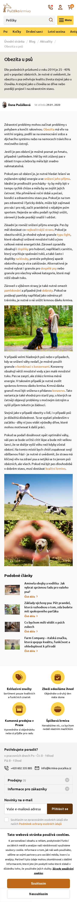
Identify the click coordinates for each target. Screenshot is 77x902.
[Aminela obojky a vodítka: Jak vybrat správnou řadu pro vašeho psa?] (12, 590)
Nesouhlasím (38, 894)
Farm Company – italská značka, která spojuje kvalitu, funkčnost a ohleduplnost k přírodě (47, 642)
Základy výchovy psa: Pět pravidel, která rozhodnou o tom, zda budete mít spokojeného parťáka (48, 607)
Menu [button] (68, 20)
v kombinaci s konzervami (32, 366)
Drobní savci (34, 31)
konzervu (58, 390)
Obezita (48, 129)
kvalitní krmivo (55, 468)
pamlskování (12, 290)
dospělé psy (49, 268)
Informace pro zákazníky (27, 788)
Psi (5, 31)
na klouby (22, 258)
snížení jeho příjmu (57, 178)
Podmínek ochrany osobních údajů (40, 824)
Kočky (17, 31)
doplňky (23, 249)
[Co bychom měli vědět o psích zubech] (12, 627)
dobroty (47, 290)
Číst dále (29, 596)
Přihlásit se (60, 809)
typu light (63, 234)
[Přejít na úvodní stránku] (16, 7)
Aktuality (46, 41)
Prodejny (17, 780)
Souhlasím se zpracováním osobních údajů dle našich (39, 822)
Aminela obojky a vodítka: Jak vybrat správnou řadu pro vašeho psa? (46, 587)
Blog (32, 41)
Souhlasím (38, 883)
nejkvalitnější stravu (39, 229)
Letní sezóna (56, 31)
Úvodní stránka (14, 41)
